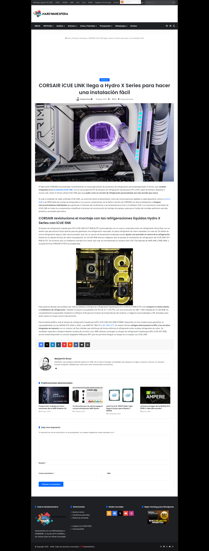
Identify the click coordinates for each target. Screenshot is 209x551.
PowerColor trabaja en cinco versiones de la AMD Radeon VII (52, 407)
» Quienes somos (77, 512)
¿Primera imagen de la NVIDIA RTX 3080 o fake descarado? (155, 407)
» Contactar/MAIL (77, 529)
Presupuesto (105, 26)
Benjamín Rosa (85, 99)
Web (109, 473)
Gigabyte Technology (103, 2)
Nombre (42, 463)
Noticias (75, 38)
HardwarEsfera (88, 547)
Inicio (69, 38)
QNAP (90, 2)
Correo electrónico (47, 473)
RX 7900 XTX (108, 325)
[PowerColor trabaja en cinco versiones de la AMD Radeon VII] (54, 395)
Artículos (71, 26)
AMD (72, 2)
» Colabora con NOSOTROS (81, 526)
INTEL (58, 2)
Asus (84, 2)
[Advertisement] (104, 59)
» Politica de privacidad (79, 518)
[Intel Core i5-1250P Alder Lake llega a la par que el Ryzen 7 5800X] (121, 395)
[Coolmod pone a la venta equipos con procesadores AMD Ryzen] (88, 395)
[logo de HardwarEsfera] (50, 13)
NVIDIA (65, 2)
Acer (78, 2)
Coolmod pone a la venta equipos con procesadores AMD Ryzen (88, 407)
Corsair (116, 2)
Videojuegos (120, 26)
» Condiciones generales (80, 515)
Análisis (59, 26)
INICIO (37, 26)
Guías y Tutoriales (87, 26)
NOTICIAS (48, 26)
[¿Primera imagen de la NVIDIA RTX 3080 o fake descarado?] (155, 395)
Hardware (83, 38)
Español (127, 2)
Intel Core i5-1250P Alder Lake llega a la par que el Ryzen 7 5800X (119, 408)
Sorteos (133, 26)
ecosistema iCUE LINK (63, 190)
